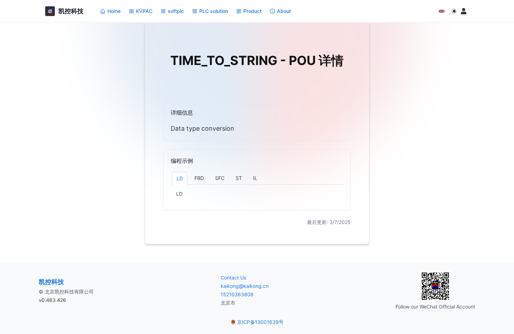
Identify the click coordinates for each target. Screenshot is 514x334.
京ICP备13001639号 (260, 322)
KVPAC (144, 11)
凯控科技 (51, 281)
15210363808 (237, 294)
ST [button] (239, 178)
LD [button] (180, 178)
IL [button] (255, 178)
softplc (176, 11)
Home (114, 11)
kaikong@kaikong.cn (245, 286)
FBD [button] (199, 178)
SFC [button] (219, 178)
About (284, 11)
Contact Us (233, 278)
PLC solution (213, 11)
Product (252, 11)
